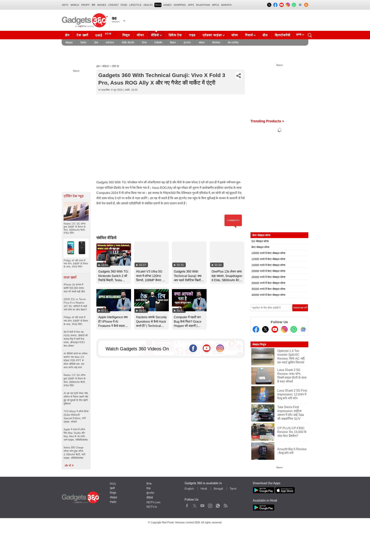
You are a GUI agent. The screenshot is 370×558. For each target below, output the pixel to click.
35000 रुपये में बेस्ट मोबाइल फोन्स (268, 288)
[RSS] (306, 5)
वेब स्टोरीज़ (233, 42)
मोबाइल (69, 42)
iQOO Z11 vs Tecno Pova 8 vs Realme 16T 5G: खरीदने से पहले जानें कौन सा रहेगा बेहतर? (75, 304)
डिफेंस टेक (175, 35)
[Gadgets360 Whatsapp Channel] (293, 329)
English (189, 488)
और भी (68, 465)
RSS (113, 483)
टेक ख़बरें (82, 35)
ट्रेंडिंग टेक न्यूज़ (74, 196)
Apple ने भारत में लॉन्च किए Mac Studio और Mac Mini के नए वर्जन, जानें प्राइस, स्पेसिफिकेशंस (76, 434)
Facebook (187, 504)
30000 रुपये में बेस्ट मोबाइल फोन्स (268, 282)
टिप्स (144, 42)
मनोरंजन (110, 42)
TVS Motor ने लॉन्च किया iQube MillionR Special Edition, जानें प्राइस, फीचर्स (76, 416)
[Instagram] (284, 329)
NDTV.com (153, 502)
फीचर (140, 35)
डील (264, 35)
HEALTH (148, 5)
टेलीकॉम (158, 42)
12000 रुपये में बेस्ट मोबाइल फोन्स (268, 259)
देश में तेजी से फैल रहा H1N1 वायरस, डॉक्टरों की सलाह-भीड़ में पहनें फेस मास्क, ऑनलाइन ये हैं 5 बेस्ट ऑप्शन (76, 339)
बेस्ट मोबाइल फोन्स (260, 247)
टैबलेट (83, 42)
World (75, 5)
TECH (158, 5)
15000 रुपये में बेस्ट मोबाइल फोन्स (268, 265)
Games (167, 5)
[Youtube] (275, 329)
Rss (225, 504)
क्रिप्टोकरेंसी (282, 35)
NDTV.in (151, 506)
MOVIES (101, 5)
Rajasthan (203, 5)
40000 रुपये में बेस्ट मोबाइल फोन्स (268, 294)
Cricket (113, 5)
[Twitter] (265, 329)
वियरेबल (216, 42)
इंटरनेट (187, 42)
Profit (85, 5)
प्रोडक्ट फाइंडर (212, 35)
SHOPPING (180, 5)
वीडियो (155, 35)
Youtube (202, 504)
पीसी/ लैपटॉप (128, 42)
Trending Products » (267, 121)
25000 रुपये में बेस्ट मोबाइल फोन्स (268, 277)
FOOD (124, 5)
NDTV (65, 5)
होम (67, 35)
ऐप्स (96, 42)
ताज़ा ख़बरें (70, 277)
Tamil (233, 488)
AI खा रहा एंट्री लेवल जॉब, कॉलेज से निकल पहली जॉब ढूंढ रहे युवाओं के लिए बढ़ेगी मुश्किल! (76, 398)
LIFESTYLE (135, 5)
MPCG (215, 5)
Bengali (218, 488)
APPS (191, 5)
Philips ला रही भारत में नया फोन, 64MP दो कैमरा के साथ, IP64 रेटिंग (76, 321)
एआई (103, 34)
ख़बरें (112, 488)
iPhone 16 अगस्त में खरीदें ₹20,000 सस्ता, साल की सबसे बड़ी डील (74, 288)
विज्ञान (173, 42)
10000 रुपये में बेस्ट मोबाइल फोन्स (268, 253)
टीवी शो (115, 66)
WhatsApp (217, 504)
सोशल (201, 42)
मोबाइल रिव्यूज (259, 344)
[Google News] (303, 329)
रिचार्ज (249, 35)
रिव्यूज (126, 35)
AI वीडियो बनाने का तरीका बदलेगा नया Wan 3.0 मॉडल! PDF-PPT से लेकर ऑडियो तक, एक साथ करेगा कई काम (75, 360)
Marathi (226, 5)
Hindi (204, 488)
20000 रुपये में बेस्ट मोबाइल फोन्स (268, 271)
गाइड (192, 35)
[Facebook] (256, 329)
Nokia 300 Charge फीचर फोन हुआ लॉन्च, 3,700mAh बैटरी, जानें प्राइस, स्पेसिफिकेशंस (74, 452)
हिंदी (93, 5)
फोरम (234, 35)
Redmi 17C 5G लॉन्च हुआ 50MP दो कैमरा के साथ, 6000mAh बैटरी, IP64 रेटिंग (75, 380)
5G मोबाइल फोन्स (260, 241)
